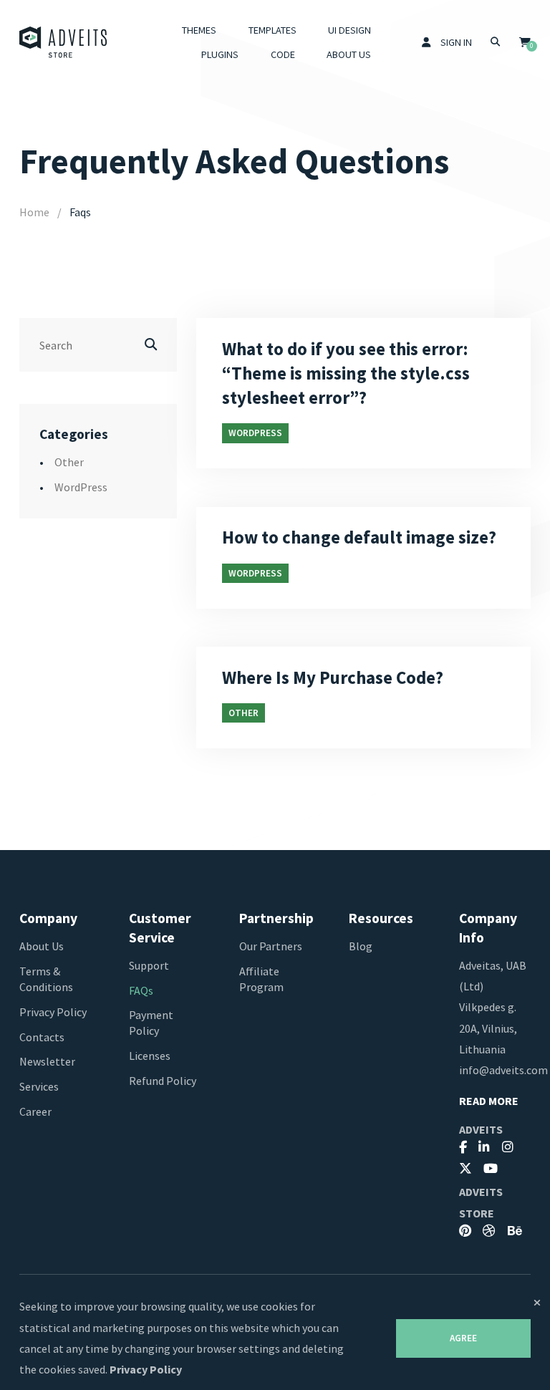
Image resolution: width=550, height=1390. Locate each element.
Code (283, 54)
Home (34, 212)
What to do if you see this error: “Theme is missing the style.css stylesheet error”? (346, 373)
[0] (525, 42)
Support (149, 965)
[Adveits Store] (63, 42)
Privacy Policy (53, 1012)
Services (39, 1086)
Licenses (149, 1055)
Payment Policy (151, 1023)
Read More (488, 1101)
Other (69, 462)
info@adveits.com (503, 1070)
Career (35, 1111)
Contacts (41, 1037)
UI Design (349, 30)
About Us (349, 54)
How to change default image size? (359, 537)
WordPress (80, 487)
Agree (463, 1338)
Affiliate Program (261, 979)
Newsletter (47, 1061)
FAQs (141, 990)
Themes (199, 30)
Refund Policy (162, 1080)
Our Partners (270, 946)
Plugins (219, 54)
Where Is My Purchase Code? (332, 678)
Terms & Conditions (46, 979)
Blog (360, 946)
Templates (272, 30)
